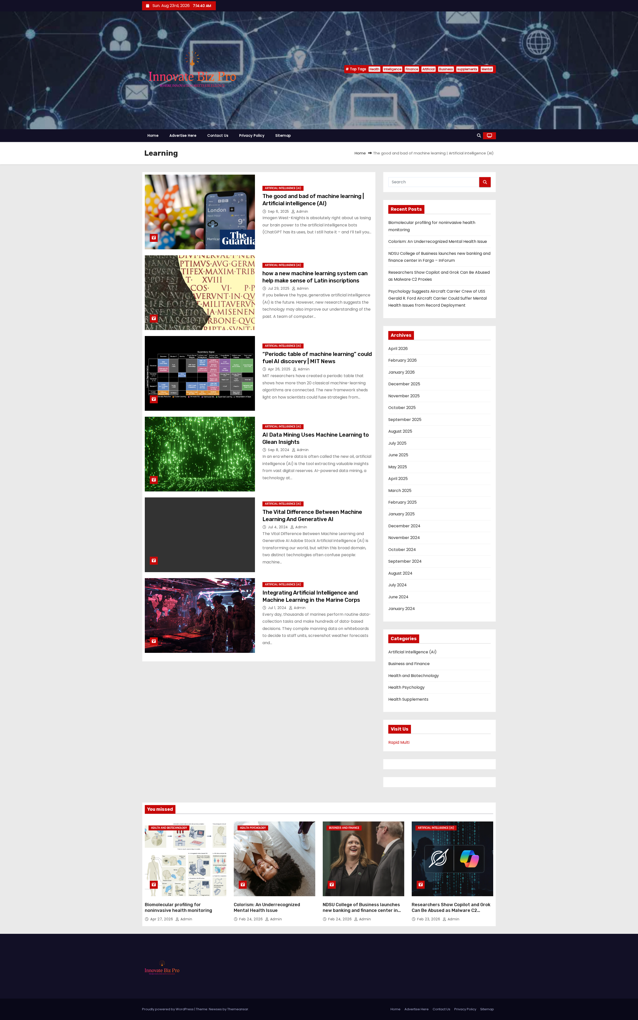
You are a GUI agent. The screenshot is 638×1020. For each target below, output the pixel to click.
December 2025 (404, 384)
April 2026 (398, 348)
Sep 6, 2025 (279, 211)
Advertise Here (182, 135)
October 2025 (402, 407)
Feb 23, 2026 (429, 919)
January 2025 (401, 514)
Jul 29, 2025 (279, 288)
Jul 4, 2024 (278, 527)
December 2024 (404, 526)
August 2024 (400, 573)
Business (446, 69)
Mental (487, 69)
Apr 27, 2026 (162, 919)
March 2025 (399, 490)
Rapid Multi (398, 742)
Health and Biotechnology (413, 676)
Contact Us (217, 135)
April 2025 (398, 478)
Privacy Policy (251, 135)
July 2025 (397, 443)
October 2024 (402, 549)
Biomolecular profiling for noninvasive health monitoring (178, 907)
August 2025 (400, 431)
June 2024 (398, 597)
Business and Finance (409, 664)
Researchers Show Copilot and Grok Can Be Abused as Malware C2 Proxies (451, 910)
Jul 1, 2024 (278, 607)
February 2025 (402, 502)
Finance (412, 69)
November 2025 (404, 396)
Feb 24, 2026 (251, 919)
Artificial (428, 69)
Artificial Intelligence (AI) (283, 188)
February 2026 (402, 360)
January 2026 (401, 372)
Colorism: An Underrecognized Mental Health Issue (437, 241)
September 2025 (404, 419)
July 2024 (397, 585)
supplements (467, 69)
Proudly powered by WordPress (168, 1009)
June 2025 (398, 455)
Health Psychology (406, 687)
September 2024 (405, 561)
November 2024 (404, 538)
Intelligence (392, 69)
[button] (479, 135)
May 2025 (397, 467)
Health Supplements (408, 699)
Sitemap (283, 135)
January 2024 (401, 609)
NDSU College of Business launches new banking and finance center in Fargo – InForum (361, 910)
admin (301, 211)
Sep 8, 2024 (279, 449)
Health (374, 69)
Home (153, 135)
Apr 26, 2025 (280, 369)
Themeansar (237, 1009)
